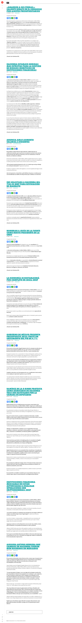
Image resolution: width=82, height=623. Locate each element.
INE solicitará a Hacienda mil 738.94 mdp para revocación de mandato (23, 184)
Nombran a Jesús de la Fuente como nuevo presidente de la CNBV (23, 232)
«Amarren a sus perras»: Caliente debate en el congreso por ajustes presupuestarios (24, 9)
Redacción (16, 236)
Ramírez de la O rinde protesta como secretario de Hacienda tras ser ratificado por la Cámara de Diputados (24, 391)
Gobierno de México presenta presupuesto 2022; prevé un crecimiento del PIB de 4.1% (23, 336)
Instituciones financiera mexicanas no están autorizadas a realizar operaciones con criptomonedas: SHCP (21, 486)
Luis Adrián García (17, 143)
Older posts (10, 612)
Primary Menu (2, 5)
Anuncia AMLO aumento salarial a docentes (20, 141)
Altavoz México (2, 2)
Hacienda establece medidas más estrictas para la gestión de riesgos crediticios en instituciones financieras (24, 67)
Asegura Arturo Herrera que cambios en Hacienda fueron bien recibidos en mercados (23, 546)
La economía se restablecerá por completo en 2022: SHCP (23, 279)
